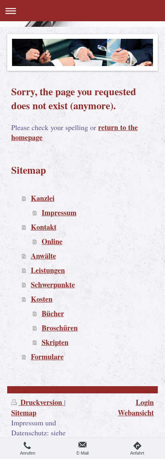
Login (145, 402)
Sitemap (23, 412)
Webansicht (136, 412)
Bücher (53, 313)
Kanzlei (42, 198)
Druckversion (41, 402)
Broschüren (60, 328)
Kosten (41, 299)
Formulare (47, 356)
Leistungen (48, 270)
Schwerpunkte (53, 284)
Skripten (55, 342)
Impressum (59, 212)
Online (52, 241)
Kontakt (43, 227)
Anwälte (43, 256)
